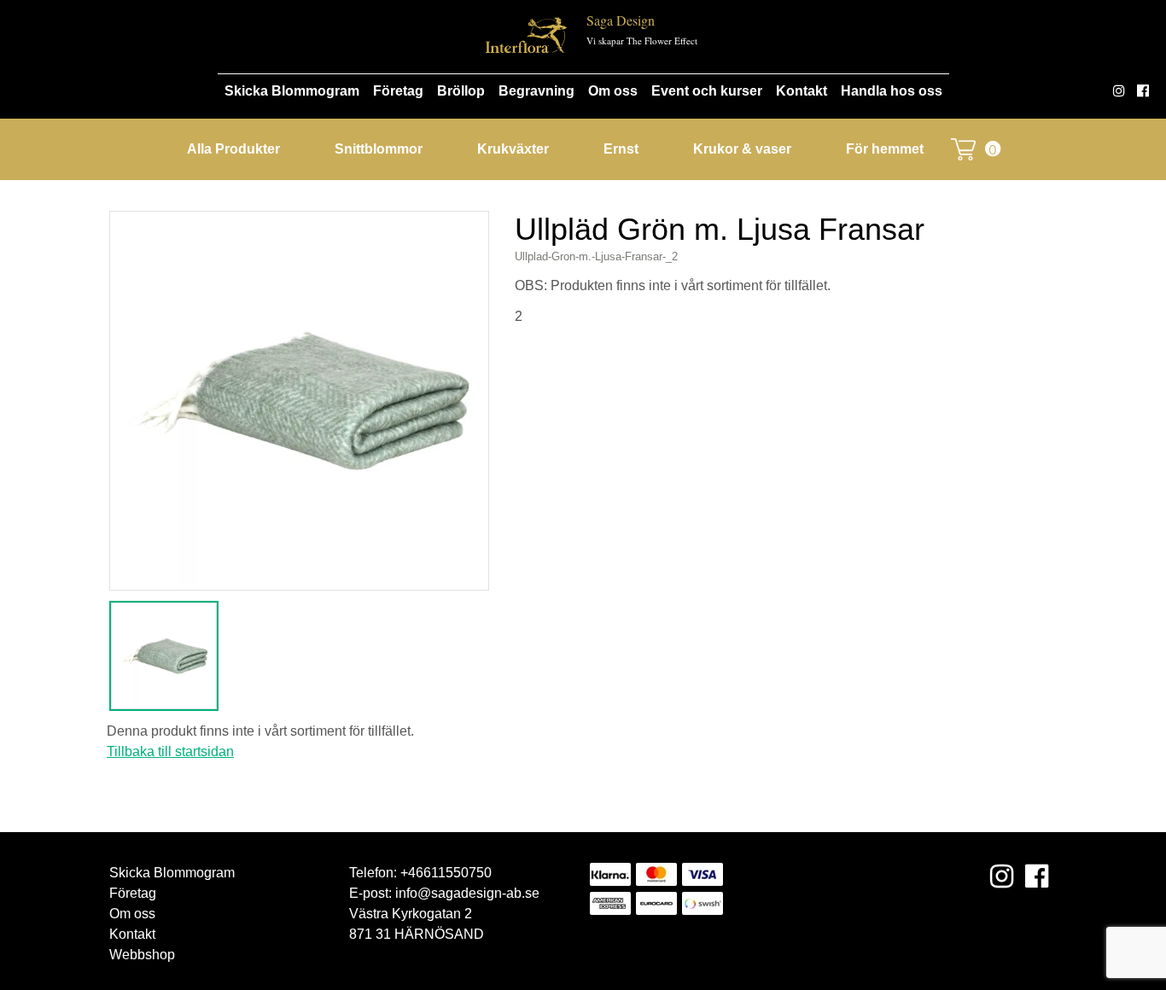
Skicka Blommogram (291, 91)
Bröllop (461, 91)
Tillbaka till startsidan (170, 751)
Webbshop (142, 954)
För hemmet (885, 149)
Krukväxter (513, 149)
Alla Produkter (233, 149)
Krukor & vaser (742, 149)
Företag (398, 91)
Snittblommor (379, 149)
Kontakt (801, 91)
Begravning (536, 91)
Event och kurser (706, 91)
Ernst (620, 149)
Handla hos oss (891, 91)
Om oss (613, 91)
